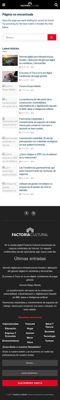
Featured (30, 323)
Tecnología (49, 336)
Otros (30, 342)
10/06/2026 (25, 161)
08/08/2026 (25, 67)
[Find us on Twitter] (33, 213)
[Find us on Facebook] (26, 213)
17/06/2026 (25, 132)
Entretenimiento (10, 340)
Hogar (30, 328)
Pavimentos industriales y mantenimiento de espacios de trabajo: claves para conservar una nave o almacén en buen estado (37, 123)
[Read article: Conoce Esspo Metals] (10, 89)
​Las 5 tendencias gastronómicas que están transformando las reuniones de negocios (37, 171)
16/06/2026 (25, 148)
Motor (30, 337)
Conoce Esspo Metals (30, 86)
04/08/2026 (25, 80)
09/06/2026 (25, 178)
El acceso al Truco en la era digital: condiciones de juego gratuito (35, 74)
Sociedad (49, 331)
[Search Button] (56, 4)
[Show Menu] (3, 4)
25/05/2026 (25, 194)
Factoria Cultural (20, 394)
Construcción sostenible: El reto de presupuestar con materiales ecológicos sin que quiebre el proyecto (38, 141)
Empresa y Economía (10, 334)
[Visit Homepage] (30, 5)
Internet (30, 332)
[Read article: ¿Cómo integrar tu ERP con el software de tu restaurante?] (10, 158)
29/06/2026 (25, 113)
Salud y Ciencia (50, 325)
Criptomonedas (10, 323)
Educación (10, 328)
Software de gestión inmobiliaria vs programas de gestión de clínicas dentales (35, 187)
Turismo (49, 340)
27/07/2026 (25, 90)
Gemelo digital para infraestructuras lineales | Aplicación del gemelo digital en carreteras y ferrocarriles (37, 60)
